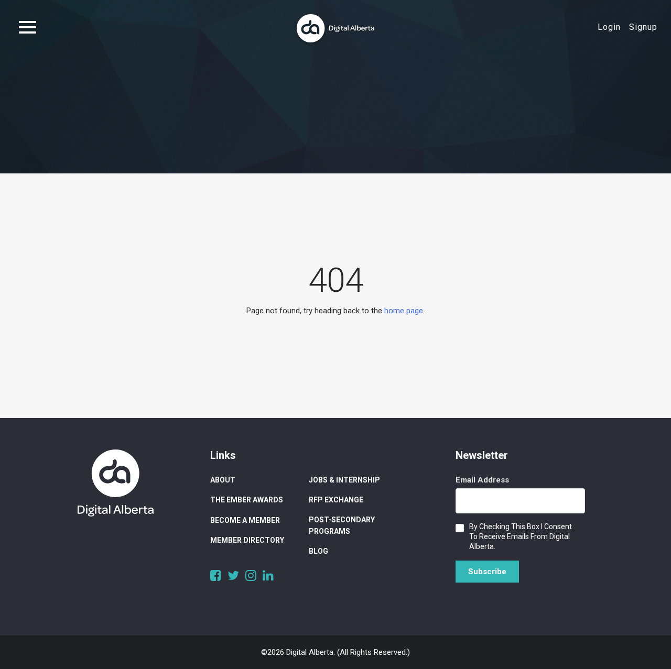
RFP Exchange (336, 500)
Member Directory (247, 540)
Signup (643, 27)
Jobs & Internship (344, 480)
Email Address (482, 480)
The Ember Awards (246, 500)
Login (609, 27)
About (222, 480)
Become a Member (245, 520)
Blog (318, 551)
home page (403, 310)
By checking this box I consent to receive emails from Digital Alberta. (520, 536)
